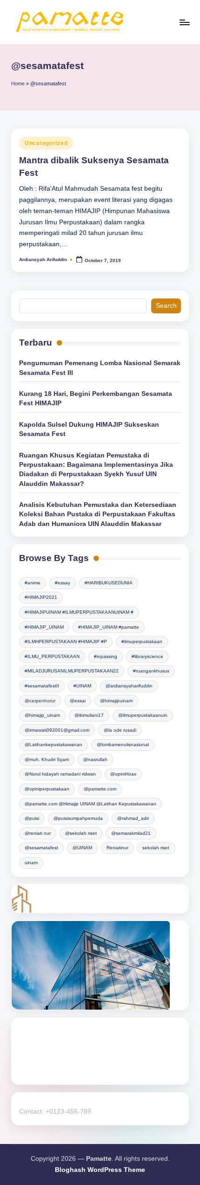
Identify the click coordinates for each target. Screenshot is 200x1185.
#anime (32, 582)
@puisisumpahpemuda (78, 818)
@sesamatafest (41, 847)
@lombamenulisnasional (123, 744)
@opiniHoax (123, 773)
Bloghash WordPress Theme (100, 1169)
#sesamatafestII (42, 685)
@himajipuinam (116, 700)
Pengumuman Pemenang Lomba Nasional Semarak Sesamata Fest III (99, 368)
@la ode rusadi (120, 730)
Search (166, 305)
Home (18, 83)
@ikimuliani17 (89, 715)
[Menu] (184, 22)
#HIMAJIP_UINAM (44, 627)
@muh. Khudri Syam (47, 759)
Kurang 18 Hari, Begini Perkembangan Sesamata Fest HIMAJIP (95, 398)
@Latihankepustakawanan (53, 744)
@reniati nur (38, 833)
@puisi (32, 818)
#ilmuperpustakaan (141, 641)
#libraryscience (147, 656)
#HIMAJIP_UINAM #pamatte (108, 627)
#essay (62, 582)
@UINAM (82, 847)
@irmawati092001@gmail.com (57, 730)
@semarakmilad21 (131, 833)
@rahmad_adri (133, 818)
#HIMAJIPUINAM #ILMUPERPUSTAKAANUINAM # (79, 612)
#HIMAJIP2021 (41, 597)
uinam (31, 862)
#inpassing (105, 656)
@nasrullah (95, 759)
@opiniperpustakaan (47, 788)
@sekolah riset (81, 833)
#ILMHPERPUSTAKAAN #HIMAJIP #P (66, 641)
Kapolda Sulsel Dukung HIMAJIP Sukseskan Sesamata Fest (89, 429)
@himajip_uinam (42, 715)
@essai (78, 700)
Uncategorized (46, 143)
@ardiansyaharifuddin (129, 685)
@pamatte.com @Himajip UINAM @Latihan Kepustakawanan (90, 803)
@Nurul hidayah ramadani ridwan (60, 773)
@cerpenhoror (40, 700)
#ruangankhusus (151, 670)
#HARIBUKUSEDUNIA (109, 582)
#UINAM (82, 685)
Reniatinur (117, 847)
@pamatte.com (100, 788)
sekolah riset (155, 847)
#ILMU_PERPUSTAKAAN (52, 656)
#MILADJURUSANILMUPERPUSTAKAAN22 (72, 670)
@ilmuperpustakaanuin (142, 715)
